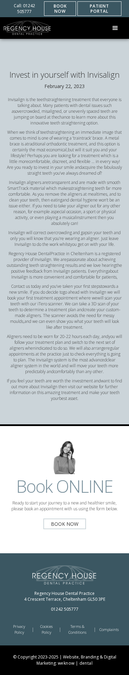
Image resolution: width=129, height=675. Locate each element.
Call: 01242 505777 (24, 8)
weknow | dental (75, 663)
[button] (115, 28)
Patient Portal (99, 8)
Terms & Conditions (77, 629)
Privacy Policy (19, 629)
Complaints (109, 629)
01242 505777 (64, 609)
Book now (60, 8)
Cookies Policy (46, 629)
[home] (27, 28)
